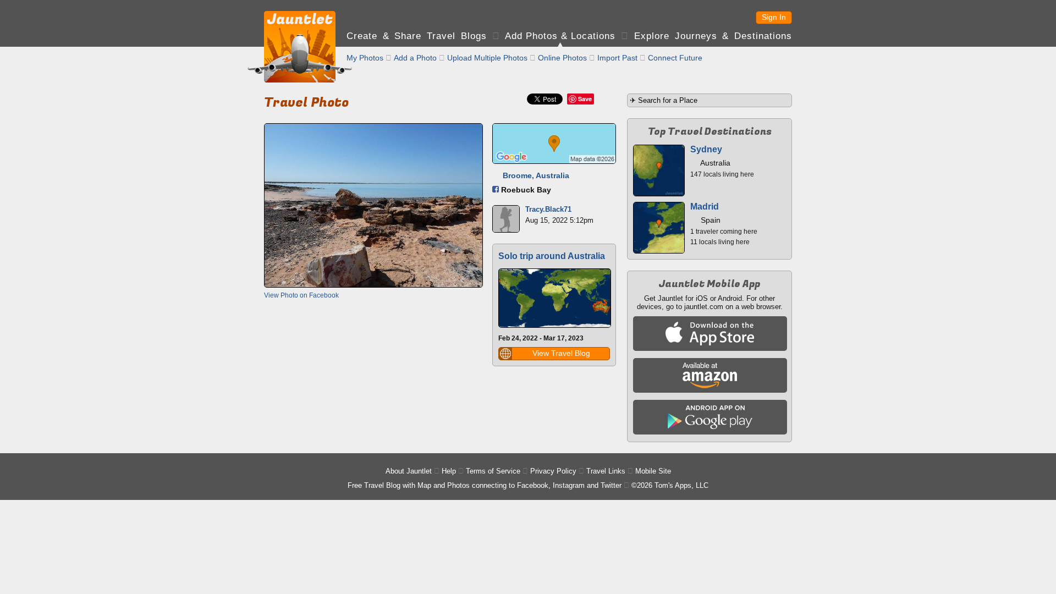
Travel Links (605, 471)
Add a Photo (415, 57)
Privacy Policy (553, 471)
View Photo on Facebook (301, 295)
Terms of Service (493, 471)
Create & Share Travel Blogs (416, 36)
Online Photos (562, 57)
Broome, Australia (536, 175)
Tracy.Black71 (548, 209)
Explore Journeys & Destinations (713, 36)
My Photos (364, 57)
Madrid (704, 206)
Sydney (706, 149)
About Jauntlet (409, 471)
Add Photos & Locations (560, 36)
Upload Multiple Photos (487, 57)
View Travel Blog (561, 353)
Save (585, 99)
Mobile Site (653, 471)
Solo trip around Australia (551, 256)
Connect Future (675, 57)
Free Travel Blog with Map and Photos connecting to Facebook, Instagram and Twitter (485, 485)
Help (449, 471)
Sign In (774, 17)
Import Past (617, 57)
